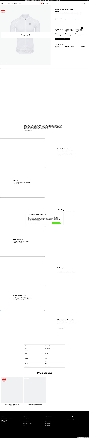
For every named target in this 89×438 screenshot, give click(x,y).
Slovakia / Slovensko (70, 419)
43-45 (30, 401)
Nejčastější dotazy (48, 423)
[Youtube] (72, 416)
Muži (2, 3)
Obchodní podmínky (26, 418)
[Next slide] (82, 28)
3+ (15, 401)
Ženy (5, 3)
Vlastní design (14, 3)
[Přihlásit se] (84, 3)
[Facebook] (68, 416)
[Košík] (86, 3)
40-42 (28, 401)
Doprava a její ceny (48, 421)
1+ (12, 401)
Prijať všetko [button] (56, 223)
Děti (9, 3)
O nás (24, 425)
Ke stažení (46, 418)
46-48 (32, 401)
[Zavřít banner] (87, 0)
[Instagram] (70, 416)
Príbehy (20, 3)
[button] (59, 35)
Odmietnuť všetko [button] (46, 223)
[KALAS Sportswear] (44, 3)
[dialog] (44, 219)
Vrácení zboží (47, 428)
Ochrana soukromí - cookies (27, 423)
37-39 (25, 401)
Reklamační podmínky (26, 421)
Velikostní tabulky (48, 425)
